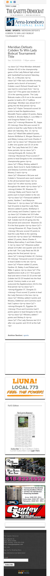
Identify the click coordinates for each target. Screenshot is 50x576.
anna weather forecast (25, 371)
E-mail (6, 557)
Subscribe (15, 449)
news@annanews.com (15, 544)
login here (35, 451)
